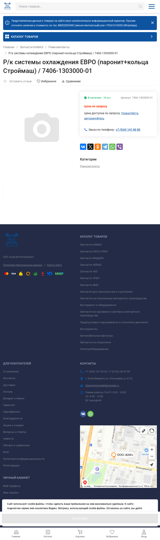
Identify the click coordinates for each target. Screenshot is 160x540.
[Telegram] (105, 147)
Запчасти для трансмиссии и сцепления (106, 291)
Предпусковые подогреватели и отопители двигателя (114, 322)
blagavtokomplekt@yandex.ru (102, 385)
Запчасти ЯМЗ (89, 285)
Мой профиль (11, 485)
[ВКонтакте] (83, 147)
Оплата (7, 391)
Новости (8, 438)
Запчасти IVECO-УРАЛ (94, 251)
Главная (8, 47)
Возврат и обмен (13, 398)
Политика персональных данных (22, 265)
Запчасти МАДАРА (92, 258)
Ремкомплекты (59, 47)
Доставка (9, 385)
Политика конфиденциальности (24, 458)
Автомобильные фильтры (96, 335)
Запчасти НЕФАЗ (90, 264)
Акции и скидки (13, 425)
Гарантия (9, 405)
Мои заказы (11, 492)
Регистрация (11, 465)
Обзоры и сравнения (16, 445)
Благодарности (12, 418)
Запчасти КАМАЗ (31, 47)
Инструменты (89, 329)
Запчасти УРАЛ (89, 278)
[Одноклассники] (98, 147)
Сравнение (73, 81)
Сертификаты (11, 411)
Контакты (9, 378)
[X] (90, 147)
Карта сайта (54, 265)
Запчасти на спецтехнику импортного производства (113, 298)
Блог (6, 452)
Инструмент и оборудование (98, 305)
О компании (11, 371)
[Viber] (119, 147)
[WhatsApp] (112, 147)
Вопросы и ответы (14, 432)
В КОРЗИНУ (80, 518)
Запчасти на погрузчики (95, 342)
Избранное (48, 81)
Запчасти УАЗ (89, 271)
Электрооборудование (94, 349)
